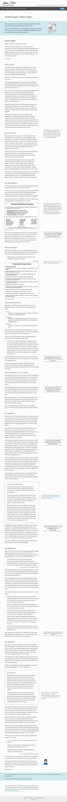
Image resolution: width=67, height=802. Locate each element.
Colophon (32, 799)
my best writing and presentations (29, 787)
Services (51, 5)
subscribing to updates (13, 789)
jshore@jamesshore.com (15, 790)
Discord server (36, 774)
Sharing (35, 799)
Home (4, 8)
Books (43, 5)
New (38, 5)
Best (40, 5)
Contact (56, 5)
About (60, 5)
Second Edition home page (11, 25)
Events (47, 5)
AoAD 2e (11, 8)
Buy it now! (50, 33)
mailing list (29, 774)
